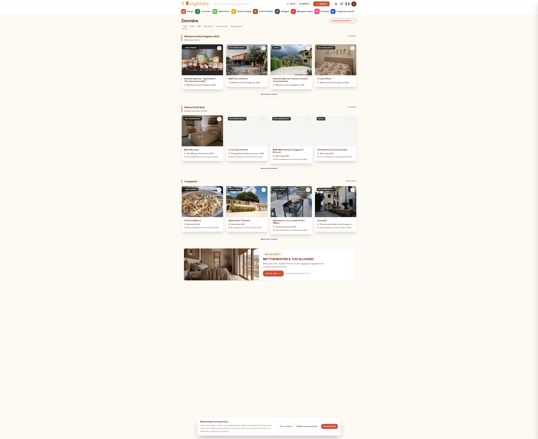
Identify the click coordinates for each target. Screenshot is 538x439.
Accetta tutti (330, 426)
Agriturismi (208, 26)
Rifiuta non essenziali (307, 426)
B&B (199, 26)
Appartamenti (236, 26)
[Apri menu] (353, 3)
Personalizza (286, 426)
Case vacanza (222, 26)
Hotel (192, 26)
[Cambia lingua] (347, 3)
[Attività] (341, 4)
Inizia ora (272, 273)
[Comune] (336, 4)
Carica (323, 4)
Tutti (185, 26)
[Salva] (219, 48)
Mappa (305, 4)
